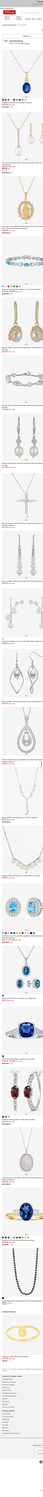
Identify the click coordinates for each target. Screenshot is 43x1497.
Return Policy (6, 1390)
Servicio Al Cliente (8, 1407)
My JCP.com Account (9, 1382)
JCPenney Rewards (8, 1385)
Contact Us (6, 1387)
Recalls (4, 1399)
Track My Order (7, 1379)
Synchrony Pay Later (9, 1396)
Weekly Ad (5, 1419)
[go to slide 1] (25, 96)
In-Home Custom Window (10, 1433)
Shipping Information (9, 1393)
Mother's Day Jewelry (18, 1369)
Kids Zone (5, 1430)
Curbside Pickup (7, 1416)
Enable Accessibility (6, 8)
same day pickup (16, 41)
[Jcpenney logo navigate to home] (9, 12)
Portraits (5, 1425)
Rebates (5, 1404)
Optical (4, 1428)
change (26, 43)
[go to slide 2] (27, 96)
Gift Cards (5, 1401)
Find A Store (6, 1414)
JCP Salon (5, 1422)
